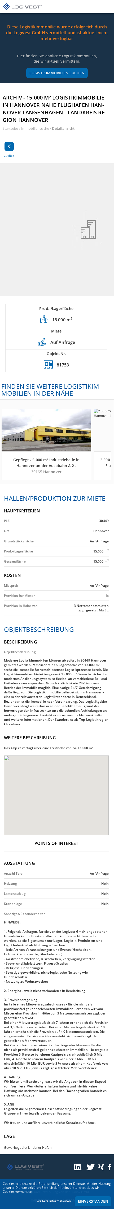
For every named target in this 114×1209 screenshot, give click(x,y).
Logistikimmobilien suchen (57, 72)
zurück (9, 156)
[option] (57, 229)
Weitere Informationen (54, 1201)
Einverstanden (93, 1201)
